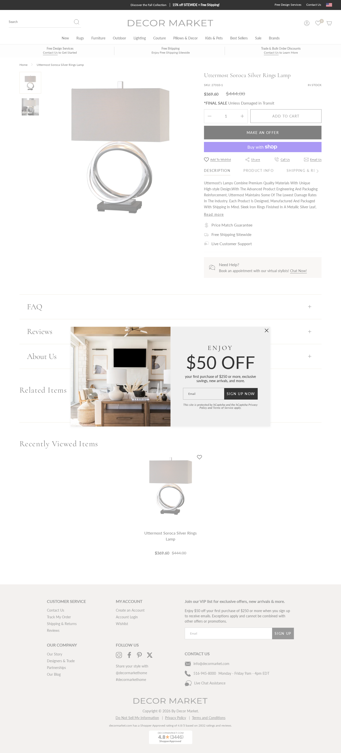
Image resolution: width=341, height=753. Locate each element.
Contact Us (313, 4)
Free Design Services (288, 4)
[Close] (266, 330)
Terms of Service (223, 408)
